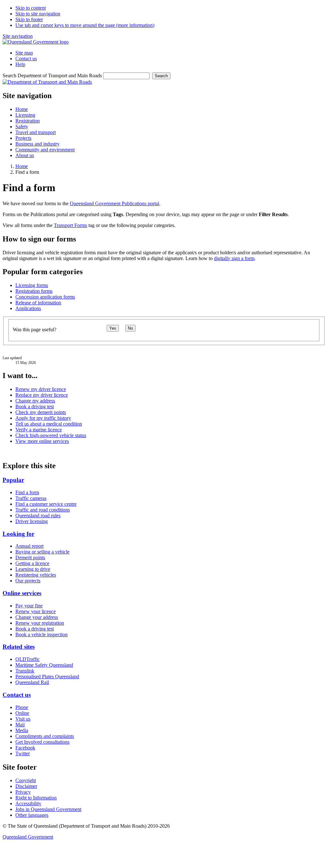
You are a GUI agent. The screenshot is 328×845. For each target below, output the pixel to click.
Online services (22, 593)
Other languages (31, 815)
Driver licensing (31, 521)
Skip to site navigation (37, 13)
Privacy (23, 792)
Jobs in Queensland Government (48, 809)
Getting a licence (32, 563)
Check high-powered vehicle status (50, 435)
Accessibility (28, 803)
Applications (28, 308)
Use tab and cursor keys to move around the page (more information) (84, 25)
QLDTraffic (27, 659)
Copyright (25, 780)
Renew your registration (39, 623)
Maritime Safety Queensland (44, 665)
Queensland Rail (32, 682)
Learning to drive (32, 569)
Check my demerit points (40, 412)
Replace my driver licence (41, 395)
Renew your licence (35, 611)
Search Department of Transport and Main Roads (52, 75)
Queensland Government (28, 837)
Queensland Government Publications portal (114, 203)
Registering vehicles (35, 575)
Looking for (18, 533)
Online (22, 713)
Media (21, 730)
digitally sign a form (234, 258)
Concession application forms (45, 297)
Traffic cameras (30, 498)
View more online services (42, 441)
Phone (21, 707)
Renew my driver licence (40, 389)
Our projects (27, 580)
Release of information (38, 302)
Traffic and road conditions (42, 509)
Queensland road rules (38, 515)
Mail (20, 724)
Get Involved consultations (42, 742)
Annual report (29, 546)
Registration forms (34, 291)
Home (21, 166)
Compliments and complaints (44, 736)
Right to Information (36, 797)
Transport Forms (70, 225)
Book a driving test (34, 406)
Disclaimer (26, 786)
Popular (13, 480)
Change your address (36, 617)
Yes (112, 328)
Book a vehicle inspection (41, 634)
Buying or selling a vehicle (42, 551)
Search (161, 75)
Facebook (25, 747)
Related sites (19, 646)
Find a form (27, 492)
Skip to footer (29, 19)
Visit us (22, 719)
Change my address (35, 400)
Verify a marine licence (38, 429)
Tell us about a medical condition (48, 424)
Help (20, 64)
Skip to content (30, 8)
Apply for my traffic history (43, 418)
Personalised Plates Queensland (47, 676)
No (130, 328)
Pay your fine (29, 605)
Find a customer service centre (46, 504)
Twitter (22, 753)
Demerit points (30, 557)
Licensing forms (31, 285)
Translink (24, 670)
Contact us (26, 58)
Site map (24, 52)
